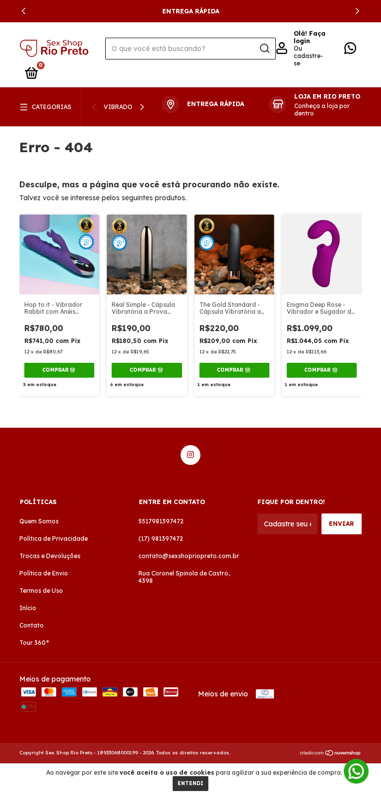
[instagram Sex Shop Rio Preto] (190, 455)
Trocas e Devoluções (49, 556)
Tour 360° (34, 642)
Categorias (51, 107)
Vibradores (124, 107)
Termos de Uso (41, 590)
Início (27, 608)
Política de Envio (43, 573)
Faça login (309, 37)
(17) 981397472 (160, 538)
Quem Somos (39, 521)
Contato (31, 625)
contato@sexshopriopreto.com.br (188, 556)
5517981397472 (161, 521)
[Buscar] (264, 48)
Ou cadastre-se (308, 56)
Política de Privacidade (53, 538)
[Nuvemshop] (331, 753)
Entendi (190, 783)
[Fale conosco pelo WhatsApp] (350, 50)
